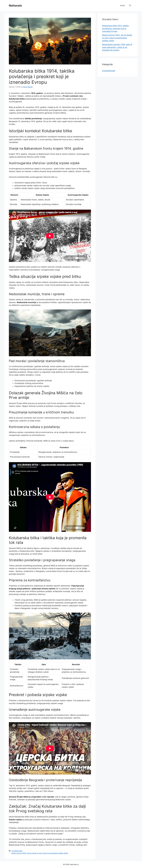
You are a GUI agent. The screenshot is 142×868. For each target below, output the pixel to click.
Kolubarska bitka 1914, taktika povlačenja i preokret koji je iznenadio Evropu (115, 28)
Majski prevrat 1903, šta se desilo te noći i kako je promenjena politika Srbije (39, 853)
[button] (130, 5)
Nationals (15, 5)
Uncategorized (16, 851)
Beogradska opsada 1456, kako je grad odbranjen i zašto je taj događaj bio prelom (117, 47)
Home (122, 5)
